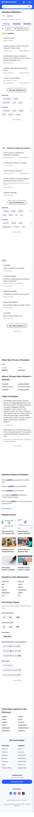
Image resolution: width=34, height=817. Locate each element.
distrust (11, 215)
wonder (13, 211)
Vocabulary (5, 761)
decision (4, 590)
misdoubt (6, 211)
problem (16, 98)
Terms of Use (21, 764)
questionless (6, 593)
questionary (21, 730)
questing (4, 722)
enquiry (20, 102)
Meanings (6, 24)
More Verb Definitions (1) (17, 202)
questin (20, 719)
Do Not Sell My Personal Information (17, 800)
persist (20, 584)
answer (14, 110)
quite (3, 584)
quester (4, 719)
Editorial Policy (22, 758)
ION (17, 627)
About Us (20, 749)
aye (3, 595)
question (7, 636)
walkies (20, 593)
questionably (6, 730)
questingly (21, 722)
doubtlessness (7, 227)
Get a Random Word (17, 782)
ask (16, 215)
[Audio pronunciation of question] (3, 16)
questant (4, 716)
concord (18, 114)
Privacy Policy (21, 755)
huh (19, 595)
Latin (21, 405)
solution (21, 110)
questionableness (23, 728)
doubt (4, 215)
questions (21, 370)
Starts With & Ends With (11, 646)
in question (5, 384)
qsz (3, 587)
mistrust (20, 211)
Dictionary (4, 749)
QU (10, 617)
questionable (6, 728)
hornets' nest (6, 102)
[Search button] (29, 6)
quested (20, 716)
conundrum (5, 581)
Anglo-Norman (17, 403)
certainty (10, 114)
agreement (6, 110)
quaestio (14, 407)
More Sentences (7, 508)
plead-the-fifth (22, 590)
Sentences (27, 24)
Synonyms (16, 24)
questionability (22, 725)
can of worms (7, 98)
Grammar (4, 758)
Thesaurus (5, 752)
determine (21, 581)
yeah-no (20, 587)
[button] (24, 2)
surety (20, 223)
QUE (17, 617)
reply (4, 114)
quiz (21, 215)
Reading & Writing (7, 768)
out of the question (23, 384)
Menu (30, 2)
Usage (3, 764)
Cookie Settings (22, 761)
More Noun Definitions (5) (17, 90)
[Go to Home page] (9, 2)
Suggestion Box (22, 768)
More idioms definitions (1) (17, 326)
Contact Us (21, 752)
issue (14, 102)
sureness (6, 223)
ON (10, 627)
